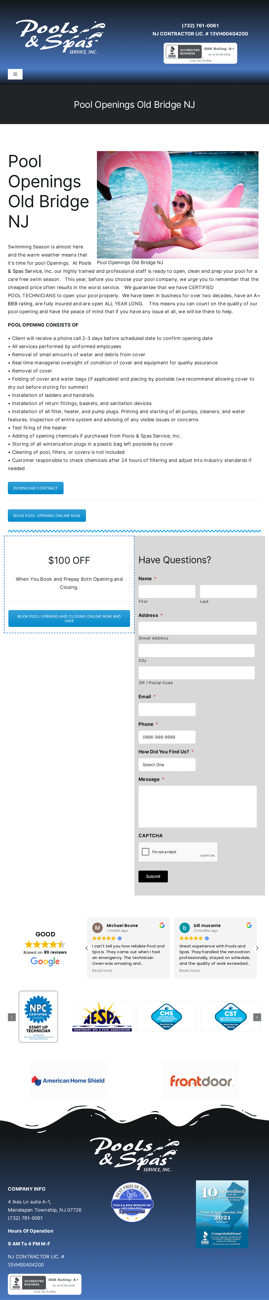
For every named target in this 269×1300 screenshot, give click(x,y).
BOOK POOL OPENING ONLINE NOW (46, 515)
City (143, 660)
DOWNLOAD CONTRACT (35, 488)
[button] (257, 948)
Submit (153, 876)
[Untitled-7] (134, 1182)
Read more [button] (105, 970)
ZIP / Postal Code (156, 682)
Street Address (153, 638)
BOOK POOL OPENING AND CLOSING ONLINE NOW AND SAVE (69, 618)
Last (204, 601)
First (143, 601)
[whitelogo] (60, 19)
